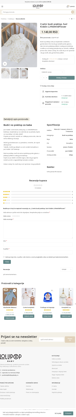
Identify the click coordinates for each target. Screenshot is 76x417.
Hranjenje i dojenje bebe (59, 371)
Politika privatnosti (5, 399)
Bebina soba (55, 378)
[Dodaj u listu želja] (14, 290)
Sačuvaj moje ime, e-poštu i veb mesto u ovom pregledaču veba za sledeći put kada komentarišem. (36, 257)
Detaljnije (58, 413)
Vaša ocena (6, 216)
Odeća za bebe (56, 359)
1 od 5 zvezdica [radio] (13, 216)
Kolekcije (11, 19)
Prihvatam (68, 413)
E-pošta (6, 249)
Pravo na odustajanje (32, 392)
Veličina (42, 68)
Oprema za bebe (57, 365)
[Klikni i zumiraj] (5, 64)
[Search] (72, 12)
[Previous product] (69, 19)
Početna (3, 19)
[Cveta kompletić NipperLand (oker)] (29, 297)
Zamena (28, 386)
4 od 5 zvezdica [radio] (17, 216)
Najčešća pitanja (57, 392)
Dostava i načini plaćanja (7, 392)
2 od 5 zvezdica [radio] (14, 216)
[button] (3, 45)
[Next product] (74, 19)
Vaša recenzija (8, 219)
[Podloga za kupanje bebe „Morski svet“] (47, 297)
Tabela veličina (4, 386)
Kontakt (54, 389)
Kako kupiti (3, 389)
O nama (54, 386)
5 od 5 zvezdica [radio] (19, 216)
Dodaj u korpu (61, 78)
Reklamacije (29, 389)
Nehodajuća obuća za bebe (60, 362)
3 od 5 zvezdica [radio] (16, 216)
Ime (5, 241)
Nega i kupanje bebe (58, 375)
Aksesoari (55, 368)
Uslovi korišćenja (5, 395)
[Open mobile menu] (2, 6)
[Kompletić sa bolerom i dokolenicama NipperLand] (66, 297)
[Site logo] (38, 6)
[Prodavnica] (72, 19)
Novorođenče (20, 19)
